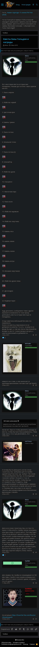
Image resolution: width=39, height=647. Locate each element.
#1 (36, 335)
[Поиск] (37, 5)
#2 (36, 385)
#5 (36, 552)
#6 (36, 583)
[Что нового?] (33, 5)
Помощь (25, 644)
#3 (36, 436)
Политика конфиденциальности (11, 644)
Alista (6, 45)
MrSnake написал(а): (10, 421)
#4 (36, 494)
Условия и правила (19, 642)
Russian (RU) (20, 640)
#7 (36, 619)
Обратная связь (6, 642)
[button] (2, 4)
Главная (32, 644)
